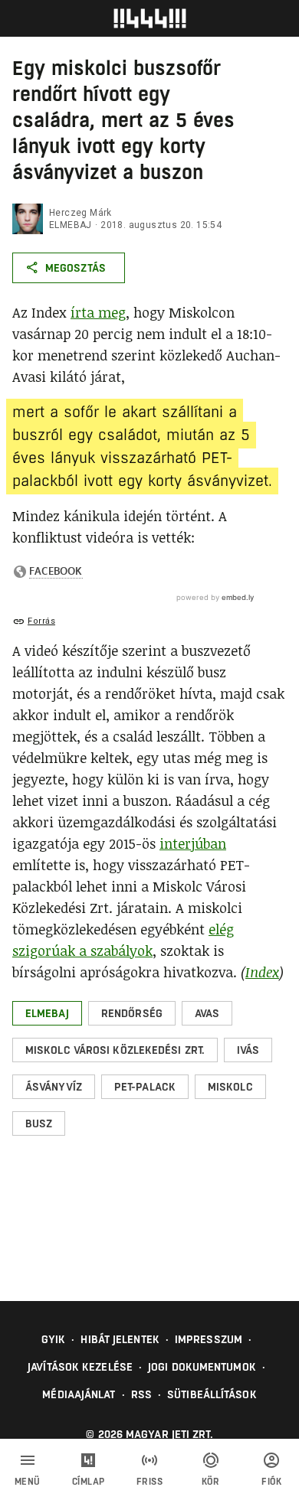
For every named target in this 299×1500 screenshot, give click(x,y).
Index (262, 972)
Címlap (88, 1481)
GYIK (53, 1339)
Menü (28, 1481)
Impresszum (208, 1339)
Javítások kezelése (80, 1367)
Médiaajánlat (78, 1394)
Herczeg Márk (80, 212)
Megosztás (75, 268)
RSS (141, 1394)
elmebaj (70, 225)
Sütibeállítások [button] (212, 1394)
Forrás (41, 621)
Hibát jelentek (119, 1339)
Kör (211, 1481)
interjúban (192, 843)
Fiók (271, 1481)
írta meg (98, 312)
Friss (149, 1481)
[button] (47, 1013)
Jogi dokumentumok (202, 1367)
